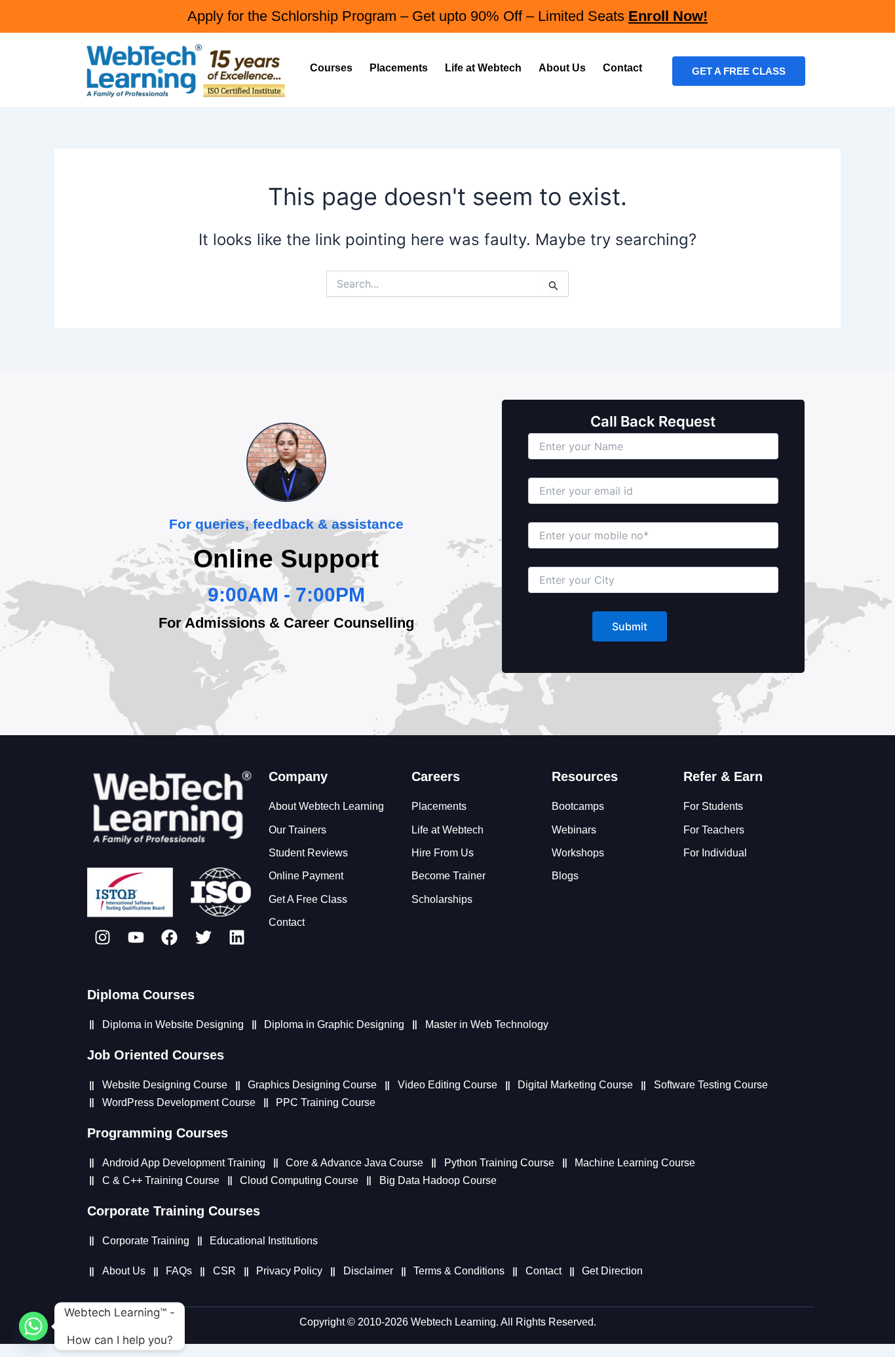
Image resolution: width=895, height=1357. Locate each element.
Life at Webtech (483, 67)
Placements (399, 67)
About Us (562, 67)
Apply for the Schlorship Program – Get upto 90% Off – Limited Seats (447, 16)
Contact (622, 67)
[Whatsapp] (33, 1326)
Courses (331, 67)
